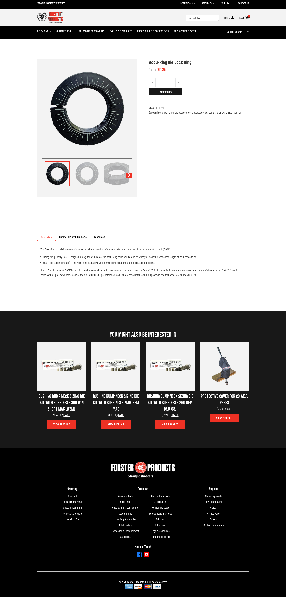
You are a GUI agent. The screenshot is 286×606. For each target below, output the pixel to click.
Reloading (42, 31)
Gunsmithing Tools (160, 496)
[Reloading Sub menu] (50, 31)
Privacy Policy (214, 513)
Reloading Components (92, 31)
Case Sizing (168, 112)
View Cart (72, 496)
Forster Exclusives (160, 536)
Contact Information (213, 525)
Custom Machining (72, 507)
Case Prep (125, 501)
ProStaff (214, 507)
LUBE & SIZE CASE (218, 112)
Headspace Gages (160, 507)
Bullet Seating (125, 525)
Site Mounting (160, 501)
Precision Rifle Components (153, 31)
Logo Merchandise (161, 531)
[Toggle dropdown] (194, 3)
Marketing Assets (213, 496)
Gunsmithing (63, 31)
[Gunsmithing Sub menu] (73, 31)
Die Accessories (183, 112)
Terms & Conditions (72, 513)
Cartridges (125, 536)
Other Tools (160, 525)
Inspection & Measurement (125, 531)
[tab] (46, 237)
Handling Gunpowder (125, 519)
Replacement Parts (185, 31)
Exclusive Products (121, 31)
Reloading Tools (125, 496)
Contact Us (243, 3)
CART (241, 18)
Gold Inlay (161, 519)
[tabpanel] (143, 263)
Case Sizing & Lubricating (125, 507)
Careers (213, 519)
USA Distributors (213, 501)
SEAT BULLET (234, 112)
